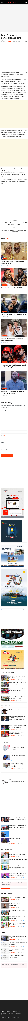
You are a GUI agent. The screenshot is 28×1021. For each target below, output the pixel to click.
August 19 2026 (19, 711)
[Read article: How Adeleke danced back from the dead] (5, 938)
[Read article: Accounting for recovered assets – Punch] (5, 912)
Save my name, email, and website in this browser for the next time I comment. (13, 449)
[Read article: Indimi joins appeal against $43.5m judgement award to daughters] (6, 765)
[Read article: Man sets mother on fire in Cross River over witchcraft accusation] (6, 748)
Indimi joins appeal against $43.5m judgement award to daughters (17, 765)
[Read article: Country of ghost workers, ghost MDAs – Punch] (5, 925)
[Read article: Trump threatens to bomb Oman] (5, 834)
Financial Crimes (18, 1013)
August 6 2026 (19, 700)
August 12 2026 (5, 342)
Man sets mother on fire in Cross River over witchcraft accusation (17, 747)
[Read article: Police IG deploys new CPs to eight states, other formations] (5, 727)
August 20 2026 (5, 291)
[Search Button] (26, 2)
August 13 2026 (19, 877)
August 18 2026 (19, 679)
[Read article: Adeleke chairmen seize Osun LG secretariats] (5, 678)
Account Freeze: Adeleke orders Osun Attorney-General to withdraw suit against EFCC (17, 867)
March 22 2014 (16, 41)
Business (11, 1013)
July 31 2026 (18, 959)
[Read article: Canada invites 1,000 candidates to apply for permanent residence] (5, 827)
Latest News (15, 1011)
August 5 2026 (19, 952)
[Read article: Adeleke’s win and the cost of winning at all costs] (5, 944)
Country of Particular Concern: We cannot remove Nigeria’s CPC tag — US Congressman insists (17, 819)
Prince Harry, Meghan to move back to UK (13, 314)
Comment (4, 410)
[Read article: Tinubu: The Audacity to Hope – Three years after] (5, 957)
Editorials (9, 1014)
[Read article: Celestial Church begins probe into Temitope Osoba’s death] (6, 757)
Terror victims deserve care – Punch (17, 897)
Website (3, 442)
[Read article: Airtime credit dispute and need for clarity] (5, 951)
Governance (3, 1013)
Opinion (2, 1014)
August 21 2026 (5, 265)
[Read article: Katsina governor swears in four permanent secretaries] (5, 734)
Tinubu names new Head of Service (17, 710)
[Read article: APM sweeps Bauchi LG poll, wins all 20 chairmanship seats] (5, 684)
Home (2, 1011)
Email (3, 435)
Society (4, 258)
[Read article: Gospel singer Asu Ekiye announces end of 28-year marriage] (14, 251)
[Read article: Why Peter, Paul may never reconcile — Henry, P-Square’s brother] (14, 380)
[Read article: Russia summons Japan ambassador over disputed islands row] (5, 840)
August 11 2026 (19, 926)
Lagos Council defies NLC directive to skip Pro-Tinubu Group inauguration (17, 690)
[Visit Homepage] (14, 2)
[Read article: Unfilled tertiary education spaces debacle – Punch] (5, 905)
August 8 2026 (4, 395)
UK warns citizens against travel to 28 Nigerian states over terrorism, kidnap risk (17, 781)
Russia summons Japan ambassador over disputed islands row (17, 840)
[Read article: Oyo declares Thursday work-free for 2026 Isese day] (5, 861)
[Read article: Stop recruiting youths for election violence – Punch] (5, 918)
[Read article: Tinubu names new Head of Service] (5, 712)
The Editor (12, 679)
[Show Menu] (2, 2)
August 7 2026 (19, 729)
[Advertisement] (14, 18)
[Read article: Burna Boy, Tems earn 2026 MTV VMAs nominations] (14, 277)
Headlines (8, 1011)
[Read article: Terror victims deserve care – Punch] (5, 899)
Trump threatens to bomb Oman (17, 832)
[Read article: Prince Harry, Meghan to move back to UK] (14, 303)
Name (3, 429)
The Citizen (8, 41)
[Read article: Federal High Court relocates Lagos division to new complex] (5, 698)
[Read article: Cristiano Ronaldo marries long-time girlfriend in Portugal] (14, 328)
